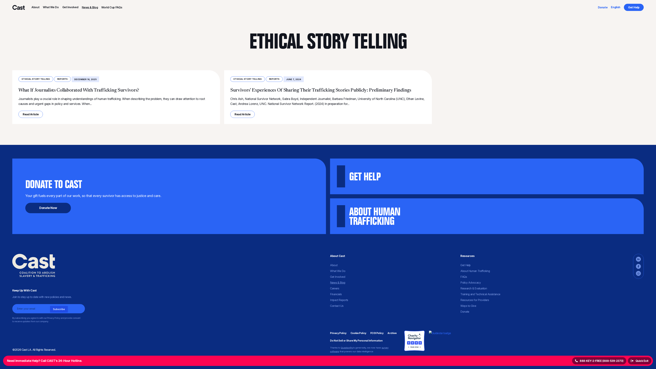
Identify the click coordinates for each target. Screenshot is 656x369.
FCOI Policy (377, 333)
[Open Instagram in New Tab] (638, 273)
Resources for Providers (474, 300)
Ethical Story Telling (36, 79)
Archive (392, 333)
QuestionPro (347, 347)
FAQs (463, 276)
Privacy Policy (338, 333)
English (615, 7)
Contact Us (336, 306)
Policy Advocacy (470, 282)
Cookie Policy (358, 333)
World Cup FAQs (111, 7)
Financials (336, 294)
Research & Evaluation (473, 288)
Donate (603, 7)
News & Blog (90, 7)
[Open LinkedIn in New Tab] (638, 259)
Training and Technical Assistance (480, 294)
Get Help (633, 7)
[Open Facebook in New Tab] (638, 266)
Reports (62, 79)
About (35, 7)
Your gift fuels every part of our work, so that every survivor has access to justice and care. (93, 193)
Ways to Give (468, 306)
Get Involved (70, 7)
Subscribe (59, 309)
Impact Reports (339, 300)
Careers (334, 288)
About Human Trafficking (475, 271)
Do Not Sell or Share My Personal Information (356, 340)
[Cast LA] (18, 7)
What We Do (51, 7)
